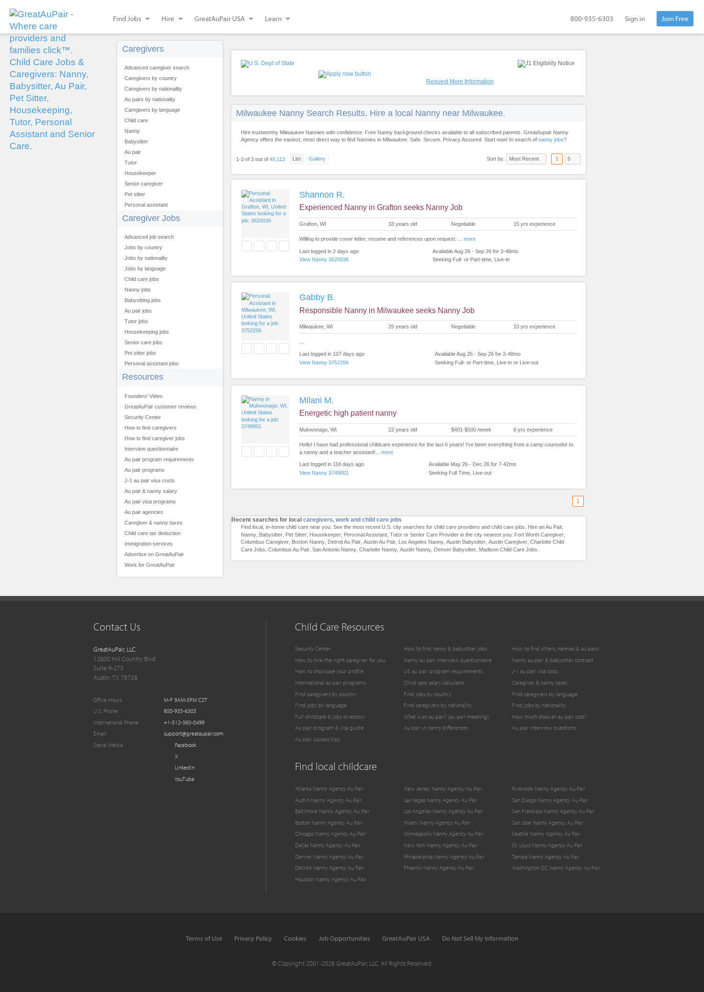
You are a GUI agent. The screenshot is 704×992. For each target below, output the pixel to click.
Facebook (184, 744)
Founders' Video (143, 396)
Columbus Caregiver (265, 542)
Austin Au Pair (379, 542)
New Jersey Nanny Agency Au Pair (443, 788)
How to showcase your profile (329, 671)
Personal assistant (146, 205)
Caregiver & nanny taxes (153, 522)
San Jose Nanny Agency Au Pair (547, 822)
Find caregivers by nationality (438, 705)
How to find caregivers (151, 428)
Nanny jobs (138, 289)
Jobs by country (143, 247)
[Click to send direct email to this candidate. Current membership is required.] (259, 246)
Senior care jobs (143, 342)
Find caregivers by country (325, 694)
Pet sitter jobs (140, 353)
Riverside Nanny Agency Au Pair (548, 788)
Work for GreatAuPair (150, 565)
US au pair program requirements (443, 671)
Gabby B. (317, 297)
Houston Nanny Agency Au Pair (330, 879)
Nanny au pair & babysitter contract (552, 660)
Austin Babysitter (466, 542)
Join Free (675, 18)
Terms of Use (204, 938)
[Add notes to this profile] (271, 246)
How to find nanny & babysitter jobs (445, 648)
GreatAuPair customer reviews (160, 406)
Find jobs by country (427, 694)
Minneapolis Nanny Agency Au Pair (444, 833)
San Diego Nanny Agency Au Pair (550, 800)
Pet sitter (135, 194)
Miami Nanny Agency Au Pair (437, 822)
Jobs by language (145, 268)
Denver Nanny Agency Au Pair (329, 856)
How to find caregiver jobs (155, 438)
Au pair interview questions (544, 727)
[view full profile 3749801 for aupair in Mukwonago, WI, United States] (265, 426)
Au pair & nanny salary (151, 491)
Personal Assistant (365, 534)
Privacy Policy (253, 938)
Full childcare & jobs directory (329, 716)
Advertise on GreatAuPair (154, 554)
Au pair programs (145, 470)
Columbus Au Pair (288, 549)
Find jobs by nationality (539, 705)
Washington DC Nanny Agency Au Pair (556, 867)
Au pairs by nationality (150, 99)
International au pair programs (330, 682)
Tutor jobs (136, 321)
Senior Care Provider (434, 534)
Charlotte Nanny (378, 549)
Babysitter (136, 141)
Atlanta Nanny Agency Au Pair (329, 788)
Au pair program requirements (159, 459)
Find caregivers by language (545, 694)
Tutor (131, 162)
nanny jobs (551, 139)
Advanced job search (149, 237)
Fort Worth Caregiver (539, 534)
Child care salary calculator (434, 682)
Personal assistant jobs (152, 363)
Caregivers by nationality (153, 89)
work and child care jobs (369, 519)
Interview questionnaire (151, 449)
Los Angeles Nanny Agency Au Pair (443, 811)
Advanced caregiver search (157, 67)
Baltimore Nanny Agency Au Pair (332, 811)
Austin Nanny (415, 549)
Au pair (133, 152)
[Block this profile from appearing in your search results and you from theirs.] (284, 246)
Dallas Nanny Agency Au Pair (328, 845)
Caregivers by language (152, 110)
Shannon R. (322, 194)
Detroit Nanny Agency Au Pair (329, 867)
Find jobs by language (321, 705)
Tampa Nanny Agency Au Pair (545, 856)
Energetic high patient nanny (348, 413)
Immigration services (149, 544)
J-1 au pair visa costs (150, 480)
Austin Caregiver (507, 542)
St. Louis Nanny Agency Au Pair (547, 845)
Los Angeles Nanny (420, 542)
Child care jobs (142, 279)
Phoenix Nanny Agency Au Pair (439, 867)
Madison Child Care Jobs (508, 549)
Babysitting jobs (143, 300)
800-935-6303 (591, 18)
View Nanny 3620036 (324, 259)
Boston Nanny (308, 542)
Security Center (143, 417)
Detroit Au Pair (344, 542)
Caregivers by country (151, 78)
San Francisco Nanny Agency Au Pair (553, 811)
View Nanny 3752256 (324, 362)
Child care (136, 120)
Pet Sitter (296, 534)
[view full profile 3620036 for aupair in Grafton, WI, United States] (265, 220)
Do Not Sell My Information (480, 938)
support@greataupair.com (194, 733)
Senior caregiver (144, 184)
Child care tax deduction (153, 533)
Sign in (635, 18)
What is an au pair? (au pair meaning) (446, 716)
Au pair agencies (144, 512)
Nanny (132, 131)
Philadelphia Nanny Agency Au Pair (444, 856)
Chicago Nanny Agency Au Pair (330, 833)
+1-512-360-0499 (184, 722)
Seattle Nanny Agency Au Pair (546, 833)
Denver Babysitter (455, 549)
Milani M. (316, 400)
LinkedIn (183, 767)
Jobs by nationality (146, 258)
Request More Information (460, 81)
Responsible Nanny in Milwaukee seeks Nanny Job (387, 310)
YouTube (183, 778)
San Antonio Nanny (334, 549)
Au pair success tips (317, 739)
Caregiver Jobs (151, 218)
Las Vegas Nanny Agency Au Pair (440, 800)
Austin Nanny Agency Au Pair (328, 800)
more (470, 239)
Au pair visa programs (150, 501)
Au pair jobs (138, 311)
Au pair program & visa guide (329, 727)
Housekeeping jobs (147, 332)
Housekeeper (140, 173)
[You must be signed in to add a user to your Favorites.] (246, 246)
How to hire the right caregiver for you (340, 660)
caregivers (318, 519)
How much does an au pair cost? (549, 716)
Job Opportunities (344, 938)
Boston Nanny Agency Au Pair (329, 822)
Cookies (295, 938)
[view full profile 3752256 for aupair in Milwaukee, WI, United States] (265, 330)
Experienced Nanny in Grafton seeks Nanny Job (381, 207)
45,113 (277, 159)
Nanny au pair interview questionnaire (448, 660)
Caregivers (143, 49)
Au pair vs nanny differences (436, 727)
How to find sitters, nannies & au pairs (555, 648)
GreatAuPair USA (406, 938)
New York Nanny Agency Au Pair (440, 845)
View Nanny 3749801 (324, 473)
